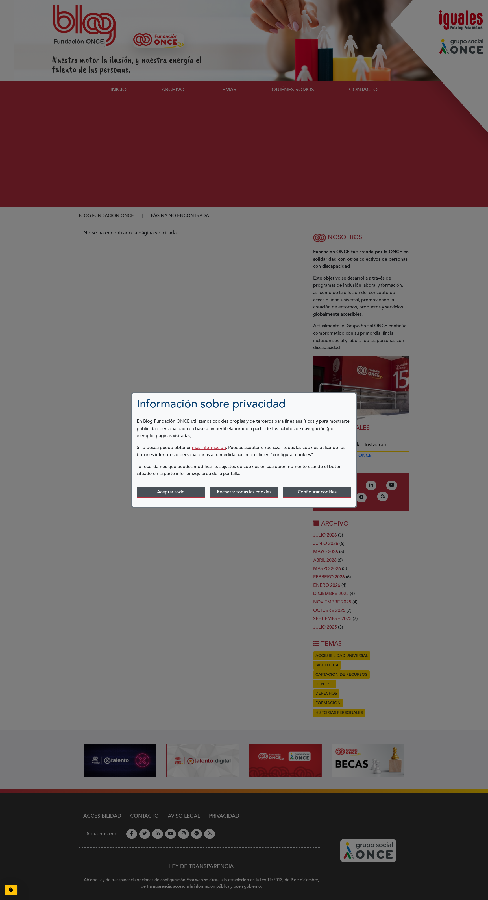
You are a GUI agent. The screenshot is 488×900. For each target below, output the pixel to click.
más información (209, 448)
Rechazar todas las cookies (244, 492)
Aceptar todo (171, 492)
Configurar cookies (317, 492)
